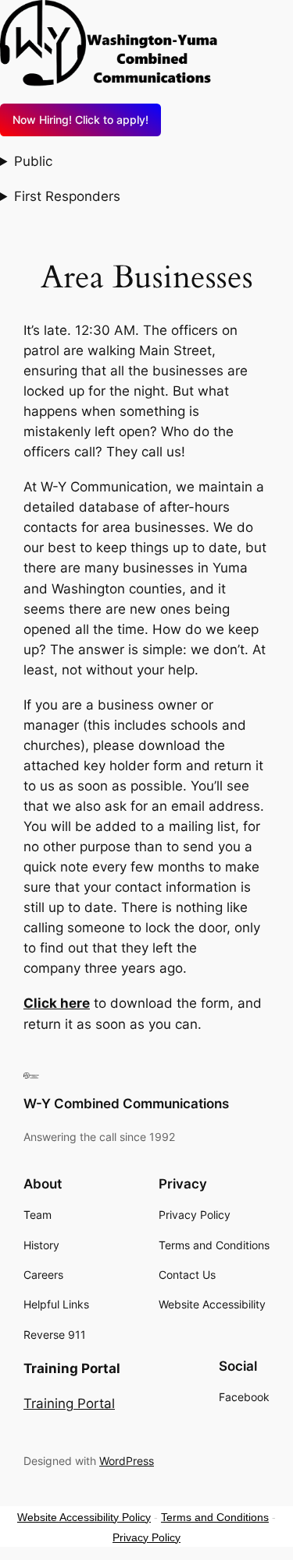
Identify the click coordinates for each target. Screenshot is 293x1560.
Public (33, 161)
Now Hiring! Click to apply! (80, 119)
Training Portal (69, 1403)
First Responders (67, 196)
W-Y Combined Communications (126, 1103)
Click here (56, 1003)
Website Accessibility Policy (84, 1517)
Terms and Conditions (215, 1517)
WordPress (126, 1460)
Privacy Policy (146, 1537)
